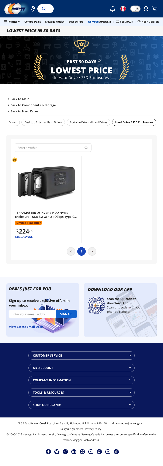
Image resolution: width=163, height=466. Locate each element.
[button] (31, 8)
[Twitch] (99, 451)
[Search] (43, 8)
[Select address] (31, 8)
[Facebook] (48, 451)
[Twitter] (57, 451)
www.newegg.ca (73, 440)
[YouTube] (91, 451)
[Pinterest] (82, 451)
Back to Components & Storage (33, 105)
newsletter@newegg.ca (128, 423)
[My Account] (146, 8)
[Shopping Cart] (155, 8)
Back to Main (19, 99)
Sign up (66, 314)
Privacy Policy (93, 429)
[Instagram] (65, 451)
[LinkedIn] (74, 451)
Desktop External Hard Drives (43, 122)
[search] (86, 147)
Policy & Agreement (71, 429)
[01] (46, 182)
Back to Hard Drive (24, 111)
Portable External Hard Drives (88, 122)
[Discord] (107, 451)
